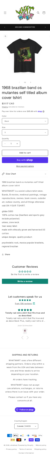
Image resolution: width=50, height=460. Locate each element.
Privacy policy (11, 449)
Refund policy (41, 445)
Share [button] (7, 254)
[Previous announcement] (5, 27)
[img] (25, 300)
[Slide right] (30, 82)
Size (4, 127)
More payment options (25, 166)
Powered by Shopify (25, 445)
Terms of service (25, 449)
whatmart (14, 445)
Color (4, 116)
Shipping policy (40, 449)
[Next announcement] (45, 27)
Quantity (5, 139)
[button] (5, 13)
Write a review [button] (25, 281)
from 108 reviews (23, 303)
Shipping (5, 107)
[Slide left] (19, 82)
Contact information (26, 453)
